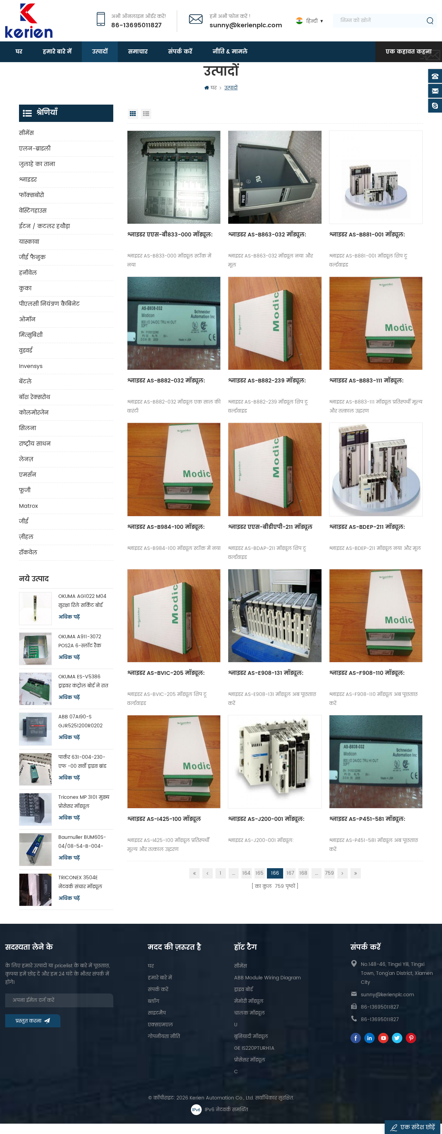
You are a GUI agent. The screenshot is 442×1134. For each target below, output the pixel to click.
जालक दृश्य (133, 114)
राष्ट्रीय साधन (35, 443)
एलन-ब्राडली (34, 148)
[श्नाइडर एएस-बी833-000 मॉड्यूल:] (174, 177)
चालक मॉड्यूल (249, 1013)
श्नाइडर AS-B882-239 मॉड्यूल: (267, 380)
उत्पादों (99, 51)
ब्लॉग (153, 1001)
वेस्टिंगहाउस (33, 210)
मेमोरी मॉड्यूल (248, 1001)
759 (329, 873)
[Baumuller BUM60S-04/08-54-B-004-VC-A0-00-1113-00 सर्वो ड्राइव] (35, 849)
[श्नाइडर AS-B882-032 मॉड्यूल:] (174, 323)
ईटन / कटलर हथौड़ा (44, 226)
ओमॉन (27, 319)
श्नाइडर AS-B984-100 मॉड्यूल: (166, 527)
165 (259, 873)
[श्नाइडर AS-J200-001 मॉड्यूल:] (274, 761)
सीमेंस (26, 133)
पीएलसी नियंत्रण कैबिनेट (49, 304)
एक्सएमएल (160, 1025)
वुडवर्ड (25, 350)
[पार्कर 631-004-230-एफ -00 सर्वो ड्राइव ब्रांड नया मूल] (35, 769)
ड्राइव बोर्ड (243, 990)
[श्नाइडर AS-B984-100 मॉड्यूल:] (174, 469)
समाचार (137, 51)
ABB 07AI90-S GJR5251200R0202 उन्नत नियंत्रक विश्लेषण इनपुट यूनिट (83, 721)
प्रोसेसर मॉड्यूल (249, 1060)
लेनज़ (26, 459)
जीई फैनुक (32, 257)
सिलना (27, 428)
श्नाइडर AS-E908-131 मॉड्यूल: (266, 673)
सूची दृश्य (146, 114)
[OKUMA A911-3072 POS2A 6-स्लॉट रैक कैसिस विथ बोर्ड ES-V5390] (35, 649)
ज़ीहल (26, 537)
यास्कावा (29, 242)
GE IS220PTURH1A (254, 1048)
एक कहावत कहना (409, 51)
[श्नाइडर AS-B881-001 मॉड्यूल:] (376, 177)
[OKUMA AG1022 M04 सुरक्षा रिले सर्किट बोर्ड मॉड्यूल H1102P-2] (35, 608)
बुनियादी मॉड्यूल (251, 1036)
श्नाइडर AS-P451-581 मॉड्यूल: (367, 819)
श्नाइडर (28, 179)
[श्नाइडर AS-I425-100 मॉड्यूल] (174, 761)
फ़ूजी (24, 490)
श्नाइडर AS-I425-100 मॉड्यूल (164, 819)
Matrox (28, 506)
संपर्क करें (180, 51)
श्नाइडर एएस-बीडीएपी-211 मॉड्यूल (270, 527)
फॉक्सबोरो (31, 195)
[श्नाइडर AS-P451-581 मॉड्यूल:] (376, 761)
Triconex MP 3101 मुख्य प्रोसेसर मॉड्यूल (83, 801)
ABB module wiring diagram (267, 978)
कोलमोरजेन (34, 412)
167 (290, 873)
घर (19, 51)
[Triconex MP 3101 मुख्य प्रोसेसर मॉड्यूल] (35, 809)
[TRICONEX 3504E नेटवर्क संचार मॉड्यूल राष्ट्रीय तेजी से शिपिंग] (35, 890)
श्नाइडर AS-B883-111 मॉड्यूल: (366, 380)
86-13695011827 (136, 25)
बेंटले (25, 381)
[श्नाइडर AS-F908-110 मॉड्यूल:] (376, 615)
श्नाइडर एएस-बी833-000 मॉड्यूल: (170, 234)
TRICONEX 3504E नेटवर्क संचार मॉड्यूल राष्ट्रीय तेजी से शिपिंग (80, 882)
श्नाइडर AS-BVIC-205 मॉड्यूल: (166, 673)
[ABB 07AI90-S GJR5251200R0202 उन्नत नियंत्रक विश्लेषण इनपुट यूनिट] (35, 729)
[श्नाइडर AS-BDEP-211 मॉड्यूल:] (376, 469)
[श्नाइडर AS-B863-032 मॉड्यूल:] (274, 177)
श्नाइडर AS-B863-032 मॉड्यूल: (267, 234)
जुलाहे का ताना (37, 164)
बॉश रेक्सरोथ (34, 397)
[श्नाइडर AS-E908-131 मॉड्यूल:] (274, 615)
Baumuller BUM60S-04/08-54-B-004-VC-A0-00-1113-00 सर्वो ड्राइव (82, 842)
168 (303, 873)
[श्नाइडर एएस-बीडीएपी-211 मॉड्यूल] (274, 469)
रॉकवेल (28, 552)
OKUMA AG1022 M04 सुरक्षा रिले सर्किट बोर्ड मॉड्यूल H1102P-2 (82, 601)
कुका (25, 288)
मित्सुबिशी (30, 335)
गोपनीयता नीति (164, 1036)
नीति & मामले (230, 51)
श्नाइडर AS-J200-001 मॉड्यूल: (266, 819)
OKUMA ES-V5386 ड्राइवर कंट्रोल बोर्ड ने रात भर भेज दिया (83, 681)
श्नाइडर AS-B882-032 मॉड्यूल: (166, 380)
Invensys (30, 366)
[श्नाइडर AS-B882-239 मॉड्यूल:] (274, 323)
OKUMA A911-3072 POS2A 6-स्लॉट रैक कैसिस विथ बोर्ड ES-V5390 (79, 641)
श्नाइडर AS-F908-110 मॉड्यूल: (367, 673)
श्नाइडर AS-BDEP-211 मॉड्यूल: (367, 527)
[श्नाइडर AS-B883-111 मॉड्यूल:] (376, 323)
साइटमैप (157, 1013)
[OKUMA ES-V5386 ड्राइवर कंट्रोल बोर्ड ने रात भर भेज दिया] (35, 689)
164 (246, 873)
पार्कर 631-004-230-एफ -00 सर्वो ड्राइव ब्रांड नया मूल (82, 762)
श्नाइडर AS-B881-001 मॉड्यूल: (367, 234)
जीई (23, 521)
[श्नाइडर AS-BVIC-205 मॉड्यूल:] (174, 615)
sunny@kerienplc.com (246, 25)
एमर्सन (27, 475)
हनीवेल (28, 273)
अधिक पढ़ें (69, 617)
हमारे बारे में (57, 51)
